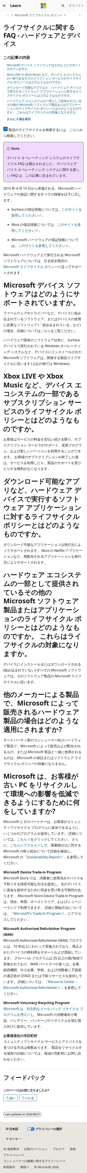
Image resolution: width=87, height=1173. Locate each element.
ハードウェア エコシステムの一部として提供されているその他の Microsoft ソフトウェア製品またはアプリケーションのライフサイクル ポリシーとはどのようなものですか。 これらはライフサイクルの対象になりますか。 (44, 106)
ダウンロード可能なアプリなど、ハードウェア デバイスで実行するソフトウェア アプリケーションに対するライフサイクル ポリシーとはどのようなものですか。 (44, 91)
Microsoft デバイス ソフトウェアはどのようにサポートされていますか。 (44, 67)
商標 (23, 1167)
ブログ (57, 1149)
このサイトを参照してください (41, 245)
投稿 (73, 1149)
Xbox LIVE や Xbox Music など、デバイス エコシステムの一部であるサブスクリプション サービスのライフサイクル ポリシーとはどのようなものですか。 (44, 78)
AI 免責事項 (11, 1149)
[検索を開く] (63, 5)
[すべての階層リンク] (7, 15)
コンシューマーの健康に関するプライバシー (33, 1161)
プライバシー (12, 1155)
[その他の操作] (80, 15)
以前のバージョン (36, 1149)
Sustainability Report (43, 857)
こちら (74, 129)
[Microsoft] (43, 5)
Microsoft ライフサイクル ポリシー (38, 15)
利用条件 (9, 1167)
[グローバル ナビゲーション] (4, 5)
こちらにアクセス (23, 845)
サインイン (76, 5)
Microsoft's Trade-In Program (37, 913)
